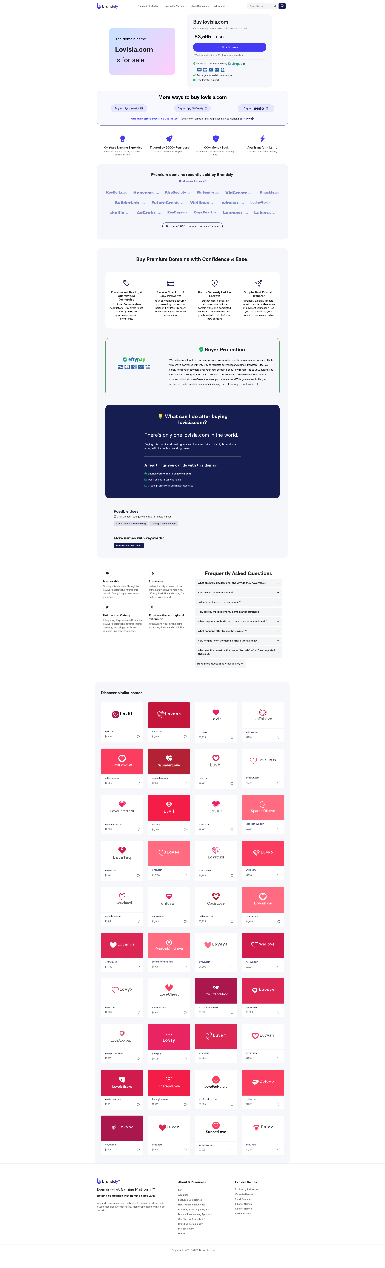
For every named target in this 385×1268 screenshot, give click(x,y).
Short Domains (199, 6)
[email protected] (204, 485)
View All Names (243, 1213)
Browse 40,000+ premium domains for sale (192, 226)
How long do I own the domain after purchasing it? (227, 640)
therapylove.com (160, 1099)
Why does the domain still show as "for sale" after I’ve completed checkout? (236, 652)
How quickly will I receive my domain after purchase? (229, 612)
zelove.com (251, 1099)
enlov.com (251, 1145)
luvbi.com (203, 778)
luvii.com (156, 824)
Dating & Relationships (164, 523)
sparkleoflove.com (255, 824)
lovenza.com (205, 870)
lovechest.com (159, 1007)
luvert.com (204, 1053)
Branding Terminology (190, 1224)
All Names (219, 6)
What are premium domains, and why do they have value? (232, 583)
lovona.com (157, 731)
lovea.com (157, 870)
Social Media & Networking (131, 523)
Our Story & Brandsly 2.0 (191, 1219)
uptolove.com (252, 732)
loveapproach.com (114, 1053)
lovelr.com (204, 824)
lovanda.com (111, 962)
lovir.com (203, 732)
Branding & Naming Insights (193, 1209)
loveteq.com (111, 870)
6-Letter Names (243, 1208)
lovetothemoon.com (208, 1007)
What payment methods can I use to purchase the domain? (233, 621)
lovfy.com (156, 1054)
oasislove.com (206, 916)
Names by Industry (148, 6)
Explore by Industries (246, 1189)
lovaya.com (204, 962)
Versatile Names (175, 6)
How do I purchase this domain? (217, 592)
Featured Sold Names (190, 1200)
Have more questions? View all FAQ (219, 663)
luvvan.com (251, 1053)
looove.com (251, 1007)
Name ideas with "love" (128, 545)
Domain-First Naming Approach (195, 1214)
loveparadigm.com (114, 824)
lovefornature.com (208, 1099)
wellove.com (252, 962)
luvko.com (251, 870)
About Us (183, 1195)
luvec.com (157, 1145)
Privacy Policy (186, 1228)
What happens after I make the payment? (222, 631)
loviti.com (109, 731)
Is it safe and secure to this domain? (219, 602)
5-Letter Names (243, 1204)
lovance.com (252, 916)
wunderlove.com (160, 778)
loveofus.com (252, 778)
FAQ (180, 1190)
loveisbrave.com (113, 1099)
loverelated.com (113, 916)
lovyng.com (110, 1145)
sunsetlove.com (206, 1145)
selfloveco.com (112, 778)
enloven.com (158, 916)
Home (181, 1233)
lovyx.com (110, 1007)
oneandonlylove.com (162, 962)
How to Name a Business (191, 1204)
